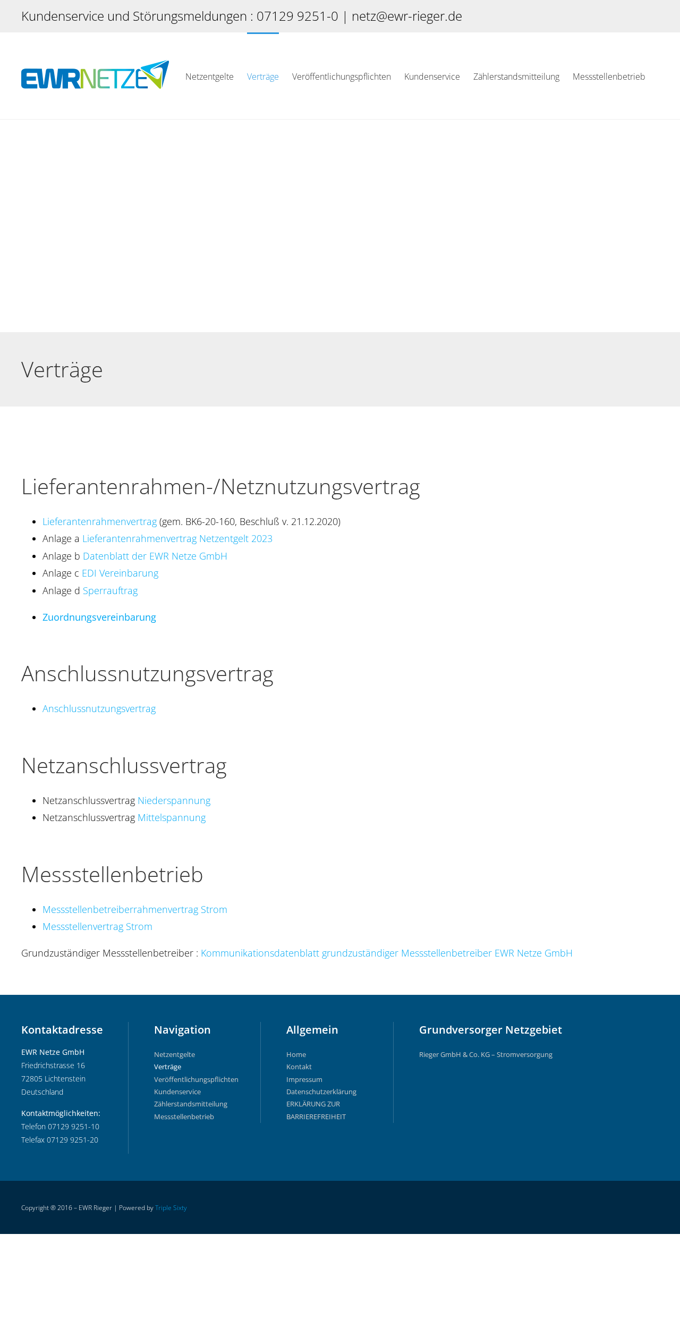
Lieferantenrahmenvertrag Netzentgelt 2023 (177, 538)
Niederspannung (174, 800)
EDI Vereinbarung (120, 573)
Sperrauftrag (110, 590)
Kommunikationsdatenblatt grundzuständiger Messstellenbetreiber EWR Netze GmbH (387, 952)
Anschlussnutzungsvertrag (99, 708)
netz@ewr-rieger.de (407, 15)
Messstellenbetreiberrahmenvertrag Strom (134, 909)
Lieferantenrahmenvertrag (99, 521)
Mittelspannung (172, 817)
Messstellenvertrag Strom (97, 926)
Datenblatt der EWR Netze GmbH (155, 555)
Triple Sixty (171, 1207)
